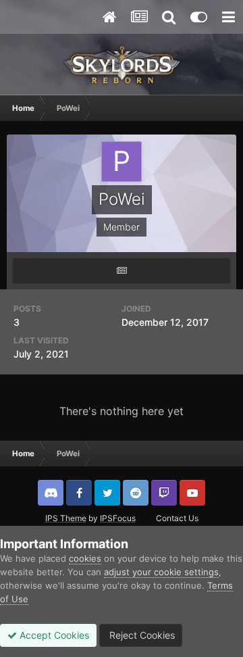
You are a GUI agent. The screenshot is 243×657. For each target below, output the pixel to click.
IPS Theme (65, 518)
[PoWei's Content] (121, 271)
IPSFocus (118, 518)
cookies (85, 558)
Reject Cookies (141, 635)
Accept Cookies (53, 635)
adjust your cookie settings (161, 571)
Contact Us (177, 518)
